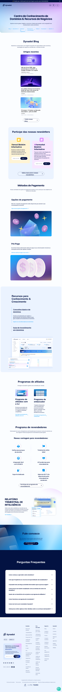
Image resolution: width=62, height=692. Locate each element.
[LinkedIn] (7, 662)
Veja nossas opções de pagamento (19, 208)
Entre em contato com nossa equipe (30, 543)
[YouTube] (11, 662)
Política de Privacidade (11, 682)
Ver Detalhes (8, 514)
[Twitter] (9, 662)
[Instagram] (5, 662)
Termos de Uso (18, 682)
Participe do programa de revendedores (29, 485)
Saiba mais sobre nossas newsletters (30, 174)
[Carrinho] (54, 5)
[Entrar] (50, 5)
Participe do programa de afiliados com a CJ (21, 415)
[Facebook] (3, 662)
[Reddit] (13, 662)
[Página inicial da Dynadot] (7, 5)
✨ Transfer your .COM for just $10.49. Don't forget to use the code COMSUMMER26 (30, 1)
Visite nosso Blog (29, 120)
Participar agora (17, 656)
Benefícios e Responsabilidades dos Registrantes (46, 682)
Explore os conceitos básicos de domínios (23, 321)
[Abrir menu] (57, 5)
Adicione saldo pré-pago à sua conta (19, 252)
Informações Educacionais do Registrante (29, 682)
